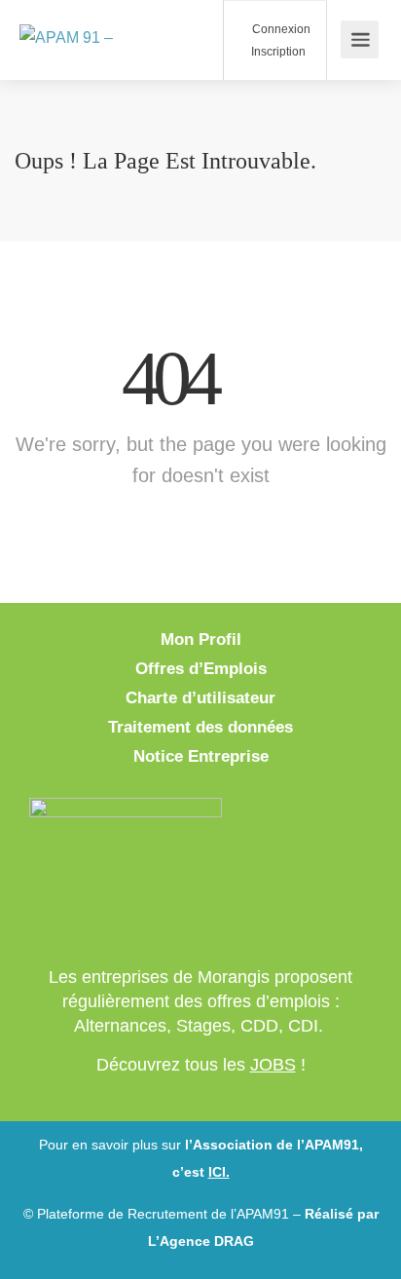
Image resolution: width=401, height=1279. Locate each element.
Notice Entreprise (201, 756)
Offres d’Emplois (201, 668)
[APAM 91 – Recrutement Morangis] (97, 39)
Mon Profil (201, 639)
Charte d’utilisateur (200, 698)
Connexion (279, 29)
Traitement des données (200, 727)
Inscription (277, 51)
